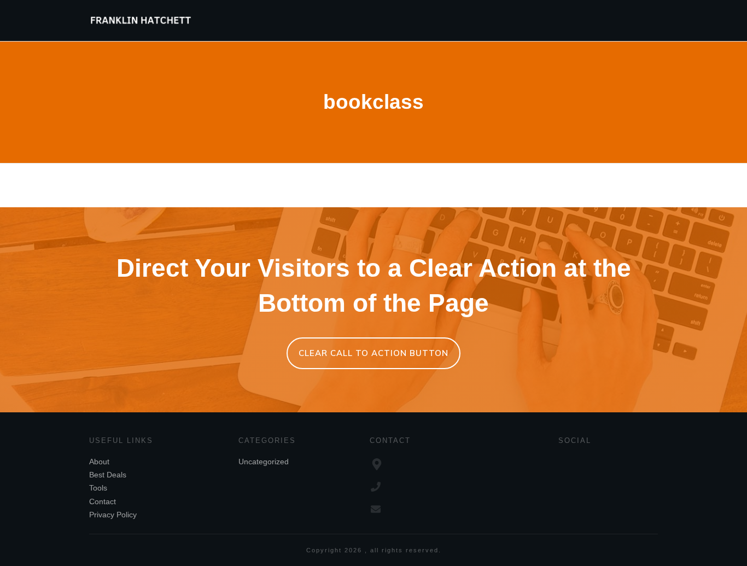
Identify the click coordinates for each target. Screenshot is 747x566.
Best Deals (107, 474)
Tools (98, 487)
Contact (102, 501)
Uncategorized (263, 461)
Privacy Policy (113, 514)
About (99, 461)
